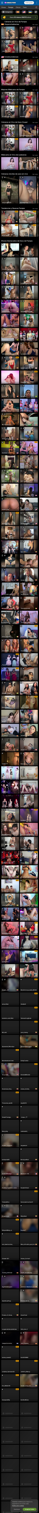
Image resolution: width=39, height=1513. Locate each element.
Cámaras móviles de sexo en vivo (14, 174)
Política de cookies (18, 1505)
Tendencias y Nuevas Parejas (13, 208)
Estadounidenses (11, 57)
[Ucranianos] (30, 12)
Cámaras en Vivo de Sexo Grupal (14, 122)
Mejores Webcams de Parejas (13, 90)
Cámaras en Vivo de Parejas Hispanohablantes (15, 23)
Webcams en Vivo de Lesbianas (13, 155)
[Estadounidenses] (24, 12)
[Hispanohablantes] (17, 12)
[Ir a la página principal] (12, 3)
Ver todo (35, 24)
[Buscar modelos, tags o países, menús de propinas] (36, 7)
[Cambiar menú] (2, 2)
